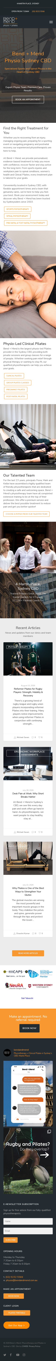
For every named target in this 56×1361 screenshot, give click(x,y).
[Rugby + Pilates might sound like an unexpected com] (28, 1161)
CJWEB (25, 1346)
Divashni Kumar (23, 933)
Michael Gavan (22, 737)
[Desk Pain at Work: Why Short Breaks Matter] (28, 791)
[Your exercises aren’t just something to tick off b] (28, 1094)
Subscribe (11, 1240)
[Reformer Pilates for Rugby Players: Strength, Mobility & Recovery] (28, 691)
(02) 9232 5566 (14, 1277)
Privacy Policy (34, 1346)
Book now (29, 1028)
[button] (51, 21)
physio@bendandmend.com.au (21, 1280)
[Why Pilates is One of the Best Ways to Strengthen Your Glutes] (28, 889)
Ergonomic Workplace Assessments (29, 753)
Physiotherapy (18, 647)
